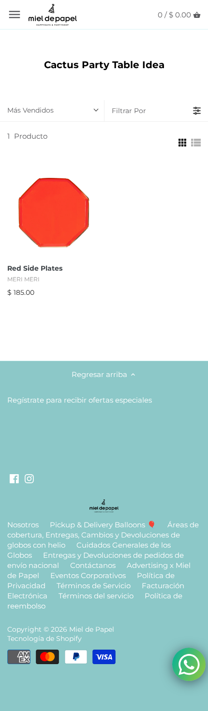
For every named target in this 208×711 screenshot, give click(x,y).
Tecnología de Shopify (44, 638)
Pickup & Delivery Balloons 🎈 (103, 524)
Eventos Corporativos (88, 575)
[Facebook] (14, 478)
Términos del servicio (96, 595)
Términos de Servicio (94, 585)
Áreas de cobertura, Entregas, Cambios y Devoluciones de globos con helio (103, 535)
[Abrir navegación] (14, 14)
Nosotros (23, 524)
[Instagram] (29, 478)
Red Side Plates (34, 268)
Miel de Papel (91, 629)
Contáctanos (93, 565)
